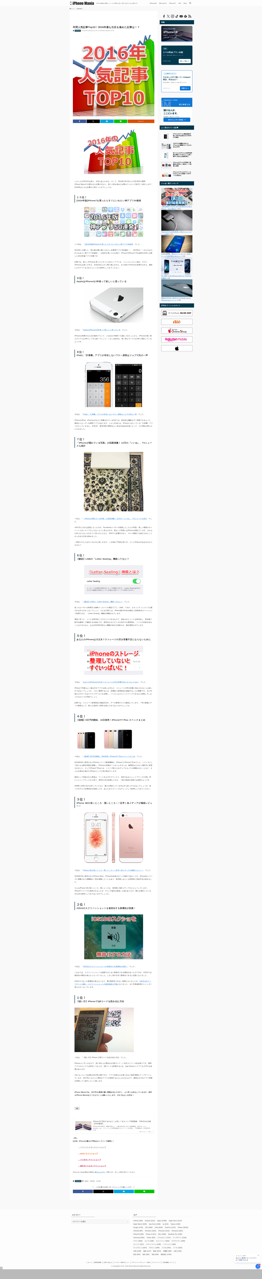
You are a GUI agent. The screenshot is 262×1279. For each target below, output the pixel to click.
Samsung (138, 1237)
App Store (154, 1224)
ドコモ (166, 1247)
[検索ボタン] (190, 3)
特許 (136, 1254)
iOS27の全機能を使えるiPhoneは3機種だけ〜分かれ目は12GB (182, 145)
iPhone (92, 1181)
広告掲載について (168, 1262)
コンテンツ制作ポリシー (122, 1262)
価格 (147, 1251)
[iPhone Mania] (82, 3)
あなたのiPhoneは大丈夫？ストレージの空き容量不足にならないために (111, 682)
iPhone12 (150, 1231)
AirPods (138, 1220)
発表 (155, 1254)
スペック (138, 1244)
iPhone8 (138, 1231)
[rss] (190, 16)
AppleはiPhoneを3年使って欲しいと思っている (101, 330)
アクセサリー (164, 1237)
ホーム (90, 1262)
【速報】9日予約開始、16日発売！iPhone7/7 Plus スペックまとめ (109, 756)
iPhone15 (138, 1234)
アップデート (179, 1237)
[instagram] (172, 16)
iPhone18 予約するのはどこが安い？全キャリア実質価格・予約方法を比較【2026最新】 (122, 1123)
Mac (162, 1234)
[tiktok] (177, 16)
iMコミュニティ (100, 1172)
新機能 (167, 1251)
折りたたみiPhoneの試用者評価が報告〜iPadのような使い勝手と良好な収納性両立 (182, 154)
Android (150, 1220)
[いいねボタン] (77, 1108)
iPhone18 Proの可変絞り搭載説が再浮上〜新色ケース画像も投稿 (182, 164)
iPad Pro (170, 1227)
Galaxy (175, 1224)
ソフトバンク (169, 1244)
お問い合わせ (107, 1262)
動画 (157, 1251)
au (165, 1224)
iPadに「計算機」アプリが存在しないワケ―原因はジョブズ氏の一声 (110, 414)
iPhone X (151, 1234)
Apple (86, 1181)
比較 (177, 1251)
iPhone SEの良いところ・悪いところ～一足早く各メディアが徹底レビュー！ (113, 870)
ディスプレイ (140, 1247)
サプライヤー (178, 1241)
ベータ (177, 1247)
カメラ (149, 1241)
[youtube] (181, 16)
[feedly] (185, 16)
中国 (137, 1251)
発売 (146, 1254)
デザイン (154, 1247)
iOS (148, 1227)
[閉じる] (258, 1255)
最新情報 (77, 30)
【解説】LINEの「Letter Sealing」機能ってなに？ (103, 602)
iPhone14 (177, 1231)
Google (138, 1227)
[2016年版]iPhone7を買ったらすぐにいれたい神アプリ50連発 (109, 244)
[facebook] (164, 16)
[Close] (1, 1268)
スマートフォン (153, 1244)
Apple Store (175, 1220)
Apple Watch (140, 1224)
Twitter (151, 1237)
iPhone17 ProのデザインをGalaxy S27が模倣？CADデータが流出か (182, 173)
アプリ (137, 1241)
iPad (159, 1227)
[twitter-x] (168, 16)
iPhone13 (163, 1231)
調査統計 (166, 1254)
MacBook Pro (175, 1234)
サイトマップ (156, 1262)
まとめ (98, 1181)
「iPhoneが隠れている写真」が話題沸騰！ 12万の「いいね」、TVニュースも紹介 (115, 518)
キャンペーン (162, 1241)
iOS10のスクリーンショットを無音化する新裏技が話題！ (105, 966)
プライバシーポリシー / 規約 (141, 1262)
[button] (79, 121)
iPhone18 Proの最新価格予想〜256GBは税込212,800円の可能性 (182, 135)
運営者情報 (97, 1262)
